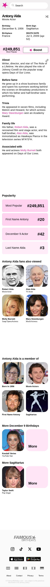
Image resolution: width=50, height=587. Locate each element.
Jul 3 (29, 35)
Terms (41, 576)
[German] (42, 568)
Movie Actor (9, 19)
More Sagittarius (13, 462)
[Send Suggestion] (47, 61)
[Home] (25, 538)
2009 (36, 35)
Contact (19, 576)
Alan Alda (22, 133)
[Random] (47, 16)
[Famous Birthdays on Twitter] (28, 549)
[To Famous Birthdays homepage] (4, 5)
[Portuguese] (16, 568)
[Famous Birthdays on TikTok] (20, 549)
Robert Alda (21, 127)
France (6, 35)
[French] (25, 568)
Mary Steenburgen (13, 113)
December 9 (9, 28)
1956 (21, 28)
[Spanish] (8, 568)
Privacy (30, 576)
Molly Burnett (28, 150)
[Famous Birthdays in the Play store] (33, 559)
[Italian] (33, 568)
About (8, 576)
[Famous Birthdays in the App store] (16, 559)
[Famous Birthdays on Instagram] (11, 549)
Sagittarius (32, 28)
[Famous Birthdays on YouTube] (38, 549)
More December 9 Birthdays (20, 425)
